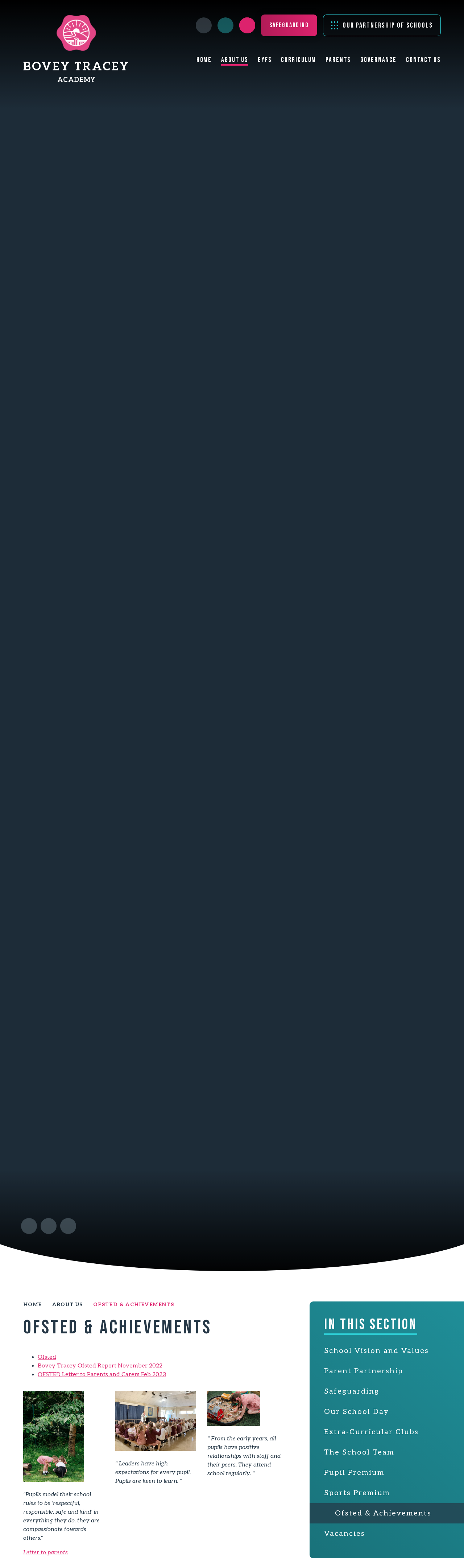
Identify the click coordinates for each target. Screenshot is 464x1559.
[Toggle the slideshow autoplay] (68, 1226)
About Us (67, 1304)
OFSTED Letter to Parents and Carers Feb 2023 (102, 1374)
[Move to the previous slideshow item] (29, 1226)
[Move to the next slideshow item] (49, 1226)
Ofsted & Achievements (133, 1304)
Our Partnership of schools (388, 25)
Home (32, 1304)
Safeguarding (289, 25)
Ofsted (47, 1357)
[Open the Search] (247, 25)
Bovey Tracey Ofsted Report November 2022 (100, 1365)
